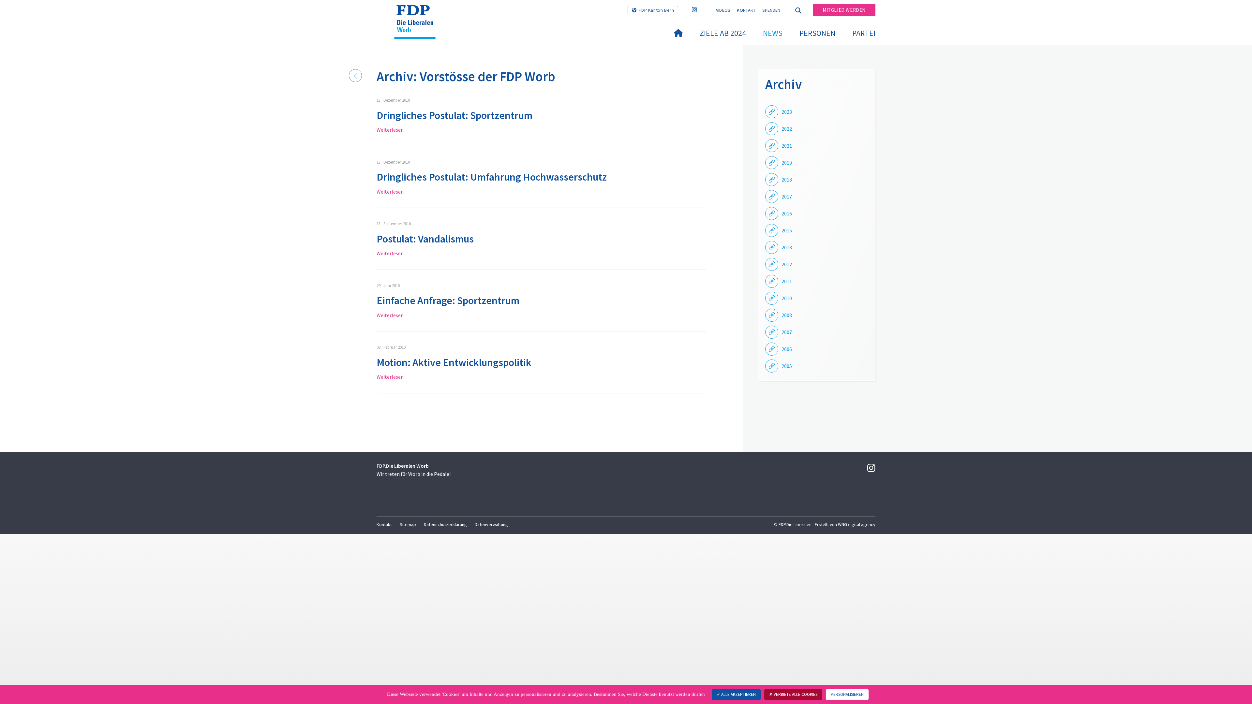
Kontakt (746, 10)
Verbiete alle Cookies (795, 694)
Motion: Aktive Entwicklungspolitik (454, 362)
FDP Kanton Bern (656, 10)
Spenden (771, 10)
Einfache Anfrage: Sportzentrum (448, 300)
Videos (723, 10)
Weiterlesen (390, 129)
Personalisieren (847, 694)
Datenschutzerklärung (445, 524)
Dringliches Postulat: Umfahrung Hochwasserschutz (492, 176)
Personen (817, 33)
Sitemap (408, 524)
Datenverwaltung (491, 524)
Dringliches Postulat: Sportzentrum (454, 115)
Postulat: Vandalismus (425, 238)
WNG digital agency (856, 524)
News (772, 33)
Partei (863, 33)
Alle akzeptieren (738, 694)
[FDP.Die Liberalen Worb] (417, 13)
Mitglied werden (844, 10)
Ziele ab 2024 (723, 33)
